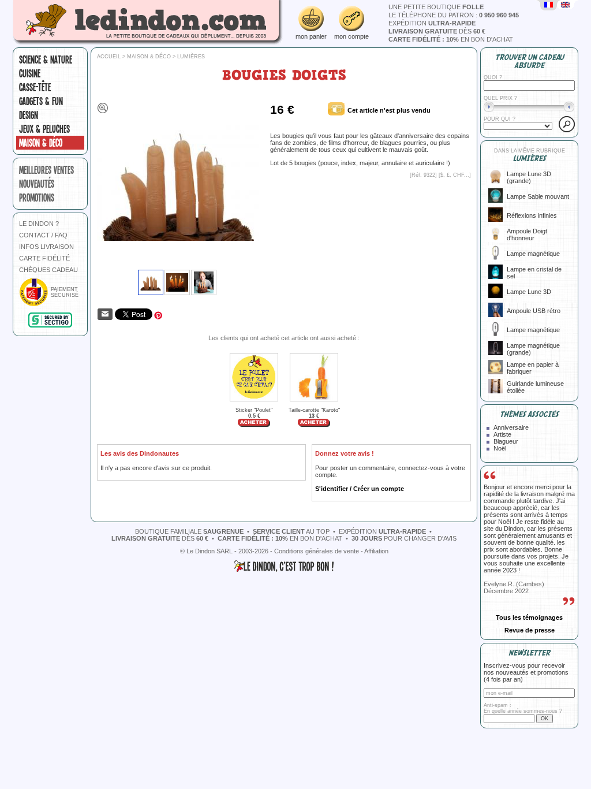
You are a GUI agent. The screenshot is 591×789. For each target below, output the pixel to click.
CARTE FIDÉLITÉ (44, 258)
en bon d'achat (450, 39)
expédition (432, 23)
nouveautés (36, 184)
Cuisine (29, 73)
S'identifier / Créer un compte (359, 488)
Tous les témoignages (529, 617)
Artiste (502, 434)
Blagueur (505, 441)
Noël (499, 448)
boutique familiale (189, 531)
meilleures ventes (46, 170)
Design (28, 115)
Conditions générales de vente (316, 551)
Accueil (109, 56)
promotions (36, 197)
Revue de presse (529, 630)
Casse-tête (35, 87)
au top (291, 531)
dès (436, 31)
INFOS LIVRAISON (46, 246)
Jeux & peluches (44, 129)
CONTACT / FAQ (43, 235)
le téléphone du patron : (453, 15)
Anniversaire (511, 427)
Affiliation (376, 551)
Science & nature (45, 59)
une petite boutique (436, 6)
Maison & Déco (40, 143)
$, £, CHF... (454, 175)
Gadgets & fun (41, 101)
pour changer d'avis (404, 538)
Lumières (191, 56)
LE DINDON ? (39, 223)
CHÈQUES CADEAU (48, 269)
